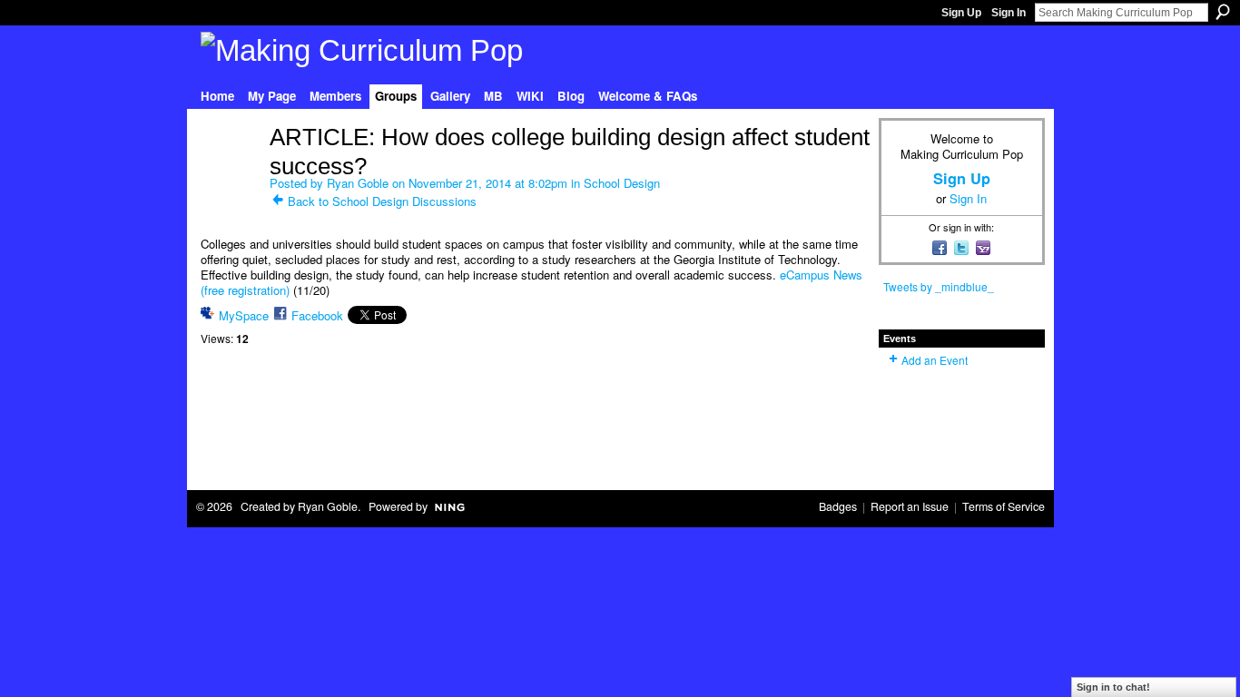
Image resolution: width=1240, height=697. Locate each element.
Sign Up (961, 12)
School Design (622, 182)
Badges (838, 506)
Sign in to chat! (1113, 687)
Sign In (1008, 12)
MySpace (244, 315)
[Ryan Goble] (230, 175)
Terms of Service (1003, 506)
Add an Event (934, 360)
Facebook (317, 315)
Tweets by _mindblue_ (938, 286)
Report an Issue (910, 506)
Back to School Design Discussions (382, 201)
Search (1222, 12)
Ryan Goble (358, 182)
